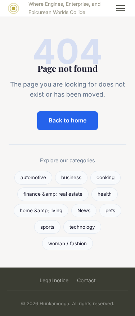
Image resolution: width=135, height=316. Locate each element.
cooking (105, 177)
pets (110, 210)
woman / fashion (67, 243)
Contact (86, 280)
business (71, 177)
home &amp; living (41, 210)
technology (82, 227)
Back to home (67, 120)
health (105, 194)
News (83, 210)
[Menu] (120, 8)
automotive (33, 177)
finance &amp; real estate (52, 194)
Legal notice (54, 280)
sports (47, 227)
